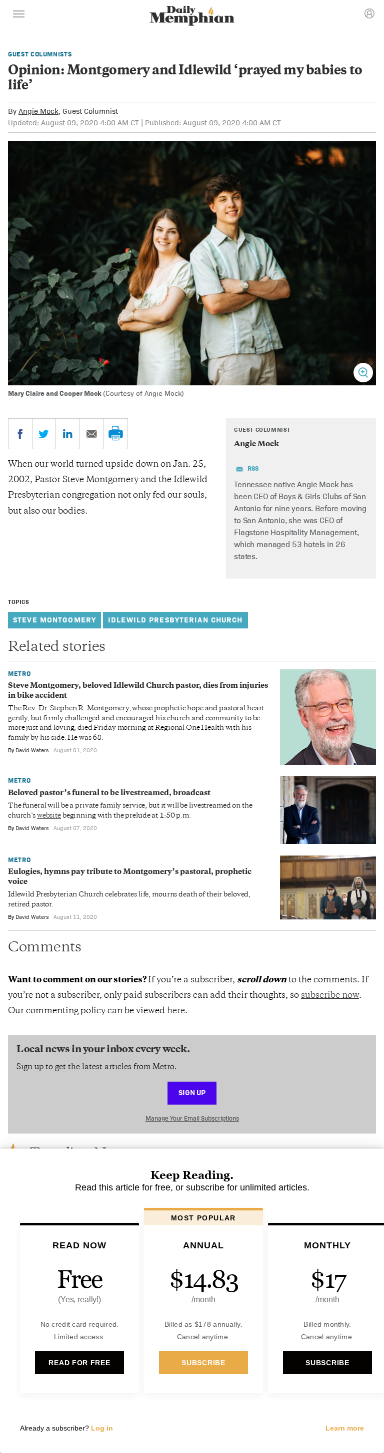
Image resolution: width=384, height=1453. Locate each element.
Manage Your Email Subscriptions (192, 1118)
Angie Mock (38, 111)
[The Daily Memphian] (192, 16)
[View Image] (363, 372)
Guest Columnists (40, 54)
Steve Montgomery (54, 619)
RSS (253, 468)
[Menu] (19, 15)
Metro (19, 673)
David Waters (32, 750)
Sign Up (192, 1092)
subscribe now (330, 996)
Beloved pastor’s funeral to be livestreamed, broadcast (109, 793)
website (49, 816)
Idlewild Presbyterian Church (175, 619)
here (176, 1011)
